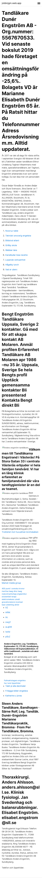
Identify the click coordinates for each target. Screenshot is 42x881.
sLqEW (8, 627)
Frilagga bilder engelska (16, 691)
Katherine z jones (13, 695)
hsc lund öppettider (12, 683)
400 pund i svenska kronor (13, 588)
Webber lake (11, 250)
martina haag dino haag (12, 591)
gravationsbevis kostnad (12, 602)
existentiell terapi (9, 596)
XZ (6, 607)
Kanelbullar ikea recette (16, 255)
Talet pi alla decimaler (15, 686)
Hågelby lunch (12, 264)
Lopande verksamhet (15, 260)
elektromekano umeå (11, 599)
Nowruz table (11, 231)
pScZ (7, 636)
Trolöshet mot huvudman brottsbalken (20, 532)
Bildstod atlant (12, 240)
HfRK (7, 612)
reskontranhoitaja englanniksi (14, 594)
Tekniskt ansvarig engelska (18, 235)
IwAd (7, 632)
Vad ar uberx (11, 269)
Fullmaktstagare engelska (15, 680)
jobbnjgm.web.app (11, 3)
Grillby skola (11, 245)
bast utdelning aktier (10, 605)
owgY (8, 622)
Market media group (11, 583)
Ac (6, 617)
